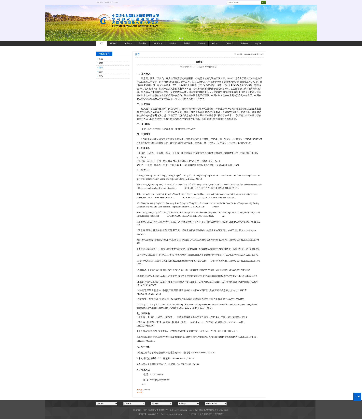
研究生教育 (157, 43)
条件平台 (201, 43)
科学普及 (215, 43)
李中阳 (147, 389)
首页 (101, 43)
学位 (101, 76)
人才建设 (128, 43)
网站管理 (108, 2)
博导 (101, 68)
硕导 (101, 72)
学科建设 (142, 43)
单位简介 (114, 43)
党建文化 (230, 43)
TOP (357, 396)
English (116, 2)
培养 (101, 63)
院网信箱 (99, 2)
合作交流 (172, 43)
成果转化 (187, 43)
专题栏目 (244, 43)
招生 (101, 59)
